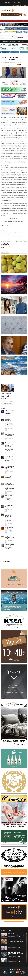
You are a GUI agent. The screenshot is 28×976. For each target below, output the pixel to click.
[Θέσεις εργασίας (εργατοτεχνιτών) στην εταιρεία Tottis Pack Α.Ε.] (4, 960)
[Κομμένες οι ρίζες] (14, 264)
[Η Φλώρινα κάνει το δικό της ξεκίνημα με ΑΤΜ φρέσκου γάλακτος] (2, 545)
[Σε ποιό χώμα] (14, 325)
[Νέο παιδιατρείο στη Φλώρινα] (2, 477)
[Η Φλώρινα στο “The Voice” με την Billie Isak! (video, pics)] (2, 411)
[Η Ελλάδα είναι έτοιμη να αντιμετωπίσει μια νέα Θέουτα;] (14, 345)
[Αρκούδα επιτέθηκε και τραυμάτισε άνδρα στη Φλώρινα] (2, 467)
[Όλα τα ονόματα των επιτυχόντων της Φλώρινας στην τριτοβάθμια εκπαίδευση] (7, 388)
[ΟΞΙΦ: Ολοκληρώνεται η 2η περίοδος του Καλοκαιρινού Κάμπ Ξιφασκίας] (4, 935)
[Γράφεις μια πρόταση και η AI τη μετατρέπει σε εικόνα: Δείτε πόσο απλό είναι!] (14, 284)
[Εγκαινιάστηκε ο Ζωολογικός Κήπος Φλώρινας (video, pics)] (2, 434)
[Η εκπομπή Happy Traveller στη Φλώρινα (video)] (2, 506)
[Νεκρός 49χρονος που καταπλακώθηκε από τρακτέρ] (2, 496)
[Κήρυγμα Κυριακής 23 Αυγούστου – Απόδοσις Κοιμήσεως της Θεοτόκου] (4, 941)
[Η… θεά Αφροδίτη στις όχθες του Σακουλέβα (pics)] (2, 528)
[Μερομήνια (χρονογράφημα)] (14, 365)
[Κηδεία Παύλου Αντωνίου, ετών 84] (4, 948)
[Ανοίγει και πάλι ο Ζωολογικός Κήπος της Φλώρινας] (2, 537)
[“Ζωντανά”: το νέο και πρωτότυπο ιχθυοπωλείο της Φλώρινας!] (2, 457)
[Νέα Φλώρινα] (7, 10)
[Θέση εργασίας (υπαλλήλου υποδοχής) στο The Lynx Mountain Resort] (4, 954)
